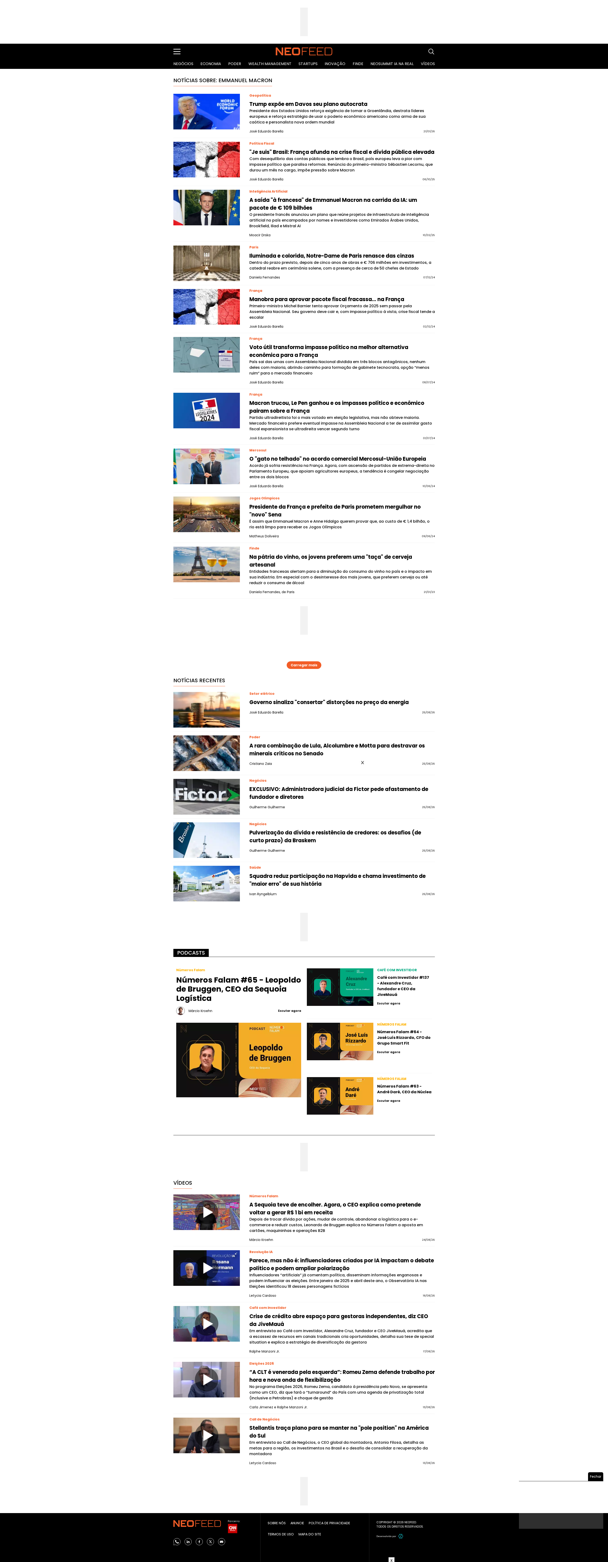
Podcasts (191, 952)
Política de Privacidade (329, 1523)
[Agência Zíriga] (401, 1536)
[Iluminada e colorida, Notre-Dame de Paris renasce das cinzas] (206, 263)
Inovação (335, 63)
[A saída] (206, 207)
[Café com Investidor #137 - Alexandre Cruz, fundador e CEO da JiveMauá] (340, 987)
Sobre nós (277, 1523)
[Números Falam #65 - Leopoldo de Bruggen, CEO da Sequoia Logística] (238, 1060)
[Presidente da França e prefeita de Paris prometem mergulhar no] (206, 514)
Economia (210, 63)
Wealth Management (269, 63)
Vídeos (428, 63)
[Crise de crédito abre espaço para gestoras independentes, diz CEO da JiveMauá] (206, 1324)
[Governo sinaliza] (206, 710)
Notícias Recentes (199, 680)
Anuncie (297, 1523)
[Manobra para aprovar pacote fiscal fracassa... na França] (206, 307)
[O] (206, 466)
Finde (358, 63)
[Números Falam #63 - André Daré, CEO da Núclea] (340, 1096)
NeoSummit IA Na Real (391, 63)
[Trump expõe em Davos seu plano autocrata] (206, 111)
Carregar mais (304, 665)
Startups (308, 63)
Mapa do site (310, 1534)
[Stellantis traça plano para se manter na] (206, 1435)
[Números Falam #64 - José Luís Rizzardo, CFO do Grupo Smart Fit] (340, 1041)
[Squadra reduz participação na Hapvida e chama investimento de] (206, 883)
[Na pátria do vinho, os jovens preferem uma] (206, 564)
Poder (234, 63)
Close (362, 762)
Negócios (183, 63)
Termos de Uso (281, 1534)
